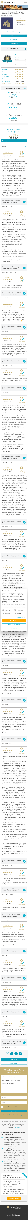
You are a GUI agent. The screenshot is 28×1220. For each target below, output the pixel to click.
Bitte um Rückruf (8, 1107)
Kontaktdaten (12, 48)
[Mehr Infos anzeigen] (7, 58)
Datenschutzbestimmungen (16, 1115)
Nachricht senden (14, 1111)
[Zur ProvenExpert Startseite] (8, 3)
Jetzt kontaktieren (14, 43)
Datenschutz (22, 1213)
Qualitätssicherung (15, 1213)
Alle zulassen (14, 621)
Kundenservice (6, 81)
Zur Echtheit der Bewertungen (14, 32)
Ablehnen (14, 629)
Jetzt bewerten (14, 36)
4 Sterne (17, 57)
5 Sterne (17, 54)
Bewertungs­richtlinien (6, 1213)
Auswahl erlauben (14, 625)
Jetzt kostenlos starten (14, 1198)
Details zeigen (20, 617)
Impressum (14, 1214)
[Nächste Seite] (20, 1053)
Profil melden (17, 1127)
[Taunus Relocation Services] (7, 23)
